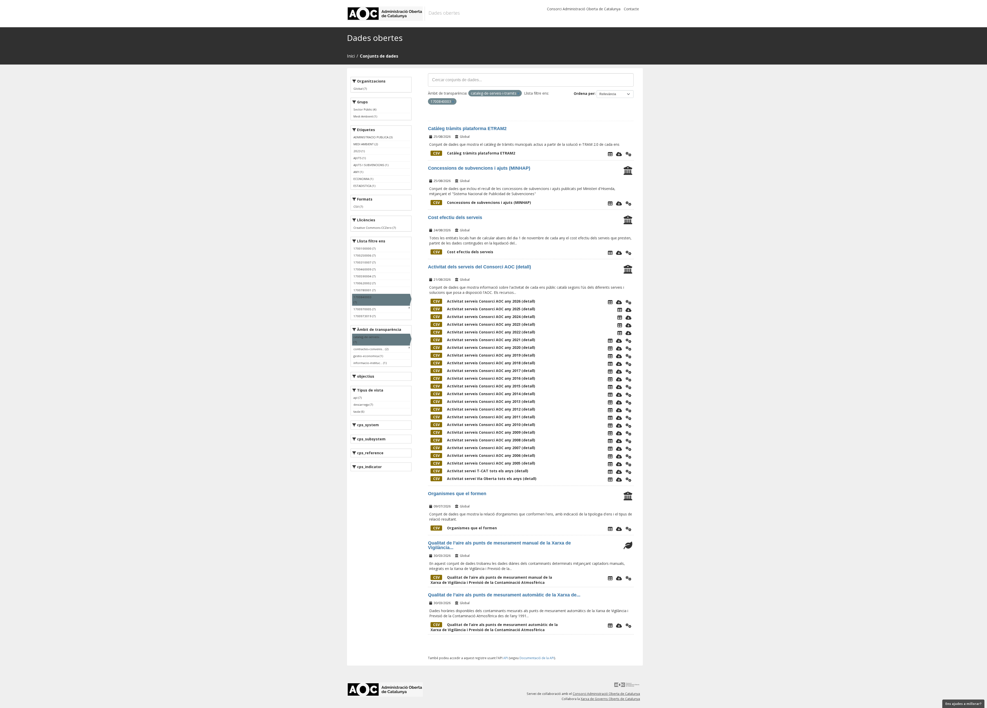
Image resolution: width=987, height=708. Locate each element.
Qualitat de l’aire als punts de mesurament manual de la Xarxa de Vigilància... (499, 545)
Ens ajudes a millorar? (963, 704)
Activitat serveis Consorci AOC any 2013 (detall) (484, 401)
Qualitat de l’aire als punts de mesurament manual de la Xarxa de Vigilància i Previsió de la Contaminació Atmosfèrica (491, 580)
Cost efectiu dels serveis (455, 217)
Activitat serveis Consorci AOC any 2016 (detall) (484, 378)
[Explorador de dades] (610, 154)
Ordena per (584, 93)
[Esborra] (518, 93)
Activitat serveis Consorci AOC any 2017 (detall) (484, 370)
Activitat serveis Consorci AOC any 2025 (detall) (484, 308)
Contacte (631, 8)
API (505, 658)
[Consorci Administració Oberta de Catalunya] (627, 686)
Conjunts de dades (379, 56)
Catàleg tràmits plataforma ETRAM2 (467, 128)
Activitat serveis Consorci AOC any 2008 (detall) (484, 440)
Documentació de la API (536, 658)
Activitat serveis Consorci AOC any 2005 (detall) (484, 463)
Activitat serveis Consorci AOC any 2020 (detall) (484, 347)
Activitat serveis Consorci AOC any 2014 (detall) (484, 393)
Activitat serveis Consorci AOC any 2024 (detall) (484, 316)
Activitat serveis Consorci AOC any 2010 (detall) (484, 424)
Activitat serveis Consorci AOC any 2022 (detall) (484, 332)
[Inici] (386, 13)
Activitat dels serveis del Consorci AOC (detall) (479, 266)
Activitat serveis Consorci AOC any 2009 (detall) (484, 432)
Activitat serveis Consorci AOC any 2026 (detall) (484, 301)
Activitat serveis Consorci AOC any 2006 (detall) (484, 455)
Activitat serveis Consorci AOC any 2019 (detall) (484, 355)
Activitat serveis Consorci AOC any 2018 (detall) (484, 362)
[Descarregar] (619, 154)
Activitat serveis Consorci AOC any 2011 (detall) (484, 416)
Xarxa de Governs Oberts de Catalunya (610, 699)
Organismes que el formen (457, 493)
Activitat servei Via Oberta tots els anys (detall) (484, 478)
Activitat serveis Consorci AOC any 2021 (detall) (484, 339)
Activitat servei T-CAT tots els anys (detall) (480, 470)
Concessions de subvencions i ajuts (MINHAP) (479, 168)
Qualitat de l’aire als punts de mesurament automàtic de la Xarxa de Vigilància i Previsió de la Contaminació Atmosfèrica (494, 627)
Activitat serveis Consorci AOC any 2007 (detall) (484, 447)
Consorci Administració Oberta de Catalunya (583, 8)
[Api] (629, 154)
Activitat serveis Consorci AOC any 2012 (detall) (484, 409)
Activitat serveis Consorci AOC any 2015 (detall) (484, 386)
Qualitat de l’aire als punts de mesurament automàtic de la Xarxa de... (504, 594)
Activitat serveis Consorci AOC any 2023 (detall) (484, 324)
